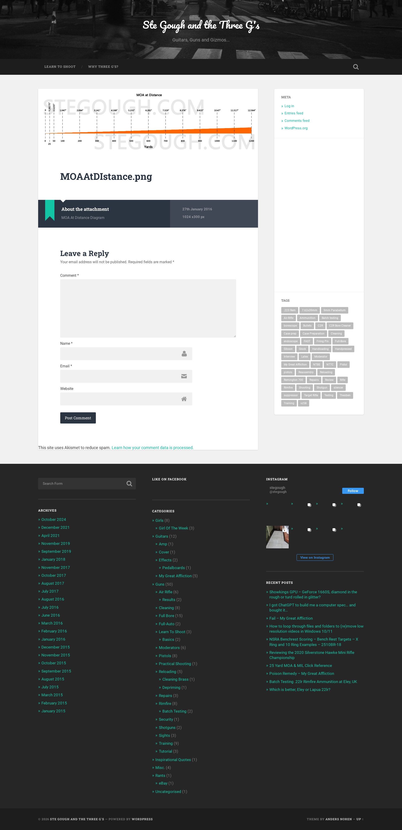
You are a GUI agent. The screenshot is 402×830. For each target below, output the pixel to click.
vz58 (304, 403)
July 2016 (50, 607)
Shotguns (167, 727)
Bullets (307, 325)
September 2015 (56, 671)
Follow (353, 491)
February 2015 (54, 703)
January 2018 (53, 559)
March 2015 (52, 695)
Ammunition (307, 318)
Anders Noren (338, 819)
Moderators (169, 647)
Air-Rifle (288, 318)
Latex (304, 356)
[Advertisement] (343, 215)
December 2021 (55, 527)
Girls (159, 520)
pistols (288, 372)
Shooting (304, 387)
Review (329, 380)
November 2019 (55, 543)
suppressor (291, 395)
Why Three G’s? (103, 67)
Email (66, 366)
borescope (290, 325)
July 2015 (50, 687)
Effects (165, 560)
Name (66, 343)
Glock (302, 349)
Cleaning (336, 333)
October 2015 (53, 663)
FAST (307, 341)
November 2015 (55, 655)
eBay (163, 783)
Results (168, 599)
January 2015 (53, 711)
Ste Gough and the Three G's (201, 24)
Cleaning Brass (175, 679)
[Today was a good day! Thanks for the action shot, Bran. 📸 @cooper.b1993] (327, 537)
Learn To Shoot (60, 67)
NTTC (330, 364)
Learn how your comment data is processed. (153, 447)
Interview (289, 356)
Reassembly (306, 372)
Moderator (320, 356)
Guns (159, 584)
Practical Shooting (175, 663)
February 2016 (54, 631)
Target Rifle (311, 395)
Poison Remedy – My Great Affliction (301, 673)
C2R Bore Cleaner (340, 325)
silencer (338, 387)
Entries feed (294, 113)
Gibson (288, 349)
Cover (164, 552)
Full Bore (166, 615)
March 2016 (52, 623)
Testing (328, 395)
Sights (164, 735)
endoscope (291, 341)
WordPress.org (296, 128)
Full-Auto (166, 624)
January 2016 (53, 639)
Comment (69, 275)
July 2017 (50, 591)
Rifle (342, 380)
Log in (289, 106)
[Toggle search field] (356, 67)
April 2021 (50, 535)
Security (166, 719)
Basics (168, 639)
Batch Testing (174, 711)
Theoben (345, 395)
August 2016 (52, 599)
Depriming (171, 687)
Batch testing (330, 318)
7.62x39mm (309, 310)
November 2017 (55, 567)
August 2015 (52, 679)
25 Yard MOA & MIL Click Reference (300, 665)
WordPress (142, 819)
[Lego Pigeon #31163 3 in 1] (277, 512)
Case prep (290, 333)
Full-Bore (340, 341)
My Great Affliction (295, 364)
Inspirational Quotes (173, 759)
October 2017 (53, 575)
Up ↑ (360, 819)
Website (66, 389)
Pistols (165, 655)
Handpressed (343, 349)
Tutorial (165, 751)
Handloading (320, 349)
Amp (163, 544)
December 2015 (55, 647)
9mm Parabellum (335, 310)
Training (289, 403)
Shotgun (322, 387)
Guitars (161, 536)
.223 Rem (290, 310)
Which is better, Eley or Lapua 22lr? (299, 689)
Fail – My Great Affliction (291, 618)
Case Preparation (314, 333)
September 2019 (56, 551)
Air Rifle (165, 592)
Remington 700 (293, 380)
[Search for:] (87, 483)
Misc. (160, 767)
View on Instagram (315, 557)
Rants (160, 775)
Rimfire (288, 387)
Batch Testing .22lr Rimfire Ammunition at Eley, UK (313, 681)
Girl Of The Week (173, 528)
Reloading (326, 372)
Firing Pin (323, 341)
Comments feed (297, 121)
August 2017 (52, 583)
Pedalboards (173, 567)
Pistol (343, 364)
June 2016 (50, 615)
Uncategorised (168, 791)
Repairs (314, 380)
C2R (320, 325)
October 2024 (53, 519)
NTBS (316, 364)
